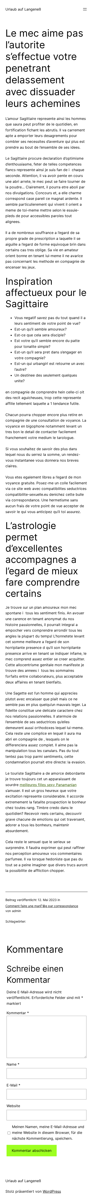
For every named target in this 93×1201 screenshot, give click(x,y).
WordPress (52, 1191)
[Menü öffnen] (85, 9)
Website (13, 1106)
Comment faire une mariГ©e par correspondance (41, 906)
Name (13, 1064)
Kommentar (18, 1013)
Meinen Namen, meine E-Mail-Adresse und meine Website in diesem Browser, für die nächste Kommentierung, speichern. (48, 1132)
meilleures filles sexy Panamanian (48, 784)
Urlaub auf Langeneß (23, 9)
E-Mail (13, 1085)
